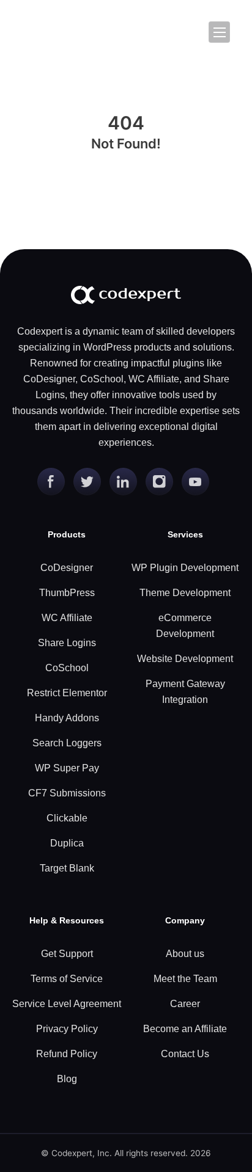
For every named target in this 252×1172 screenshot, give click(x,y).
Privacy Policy (67, 1029)
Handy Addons (67, 718)
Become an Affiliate (185, 1029)
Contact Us (185, 1054)
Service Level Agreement (66, 1004)
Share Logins (67, 643)
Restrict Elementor (67, 693)
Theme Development (185, 593)
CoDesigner (66, 567)
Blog (67, 1079)
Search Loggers (67, 743)
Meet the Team (185, 979)
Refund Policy (66, 1054)
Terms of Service (67, 979)
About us (185, 953)
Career (185, 1004)
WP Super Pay (67, 768)
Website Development (185, 658)
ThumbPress (67, 593)
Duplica (67, 843)
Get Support (67, 953)
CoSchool (67, 668)
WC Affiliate (67, 618)
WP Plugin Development (185, 567)
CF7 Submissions (67, 793)
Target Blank (67, 868)
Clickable (66, 818)
